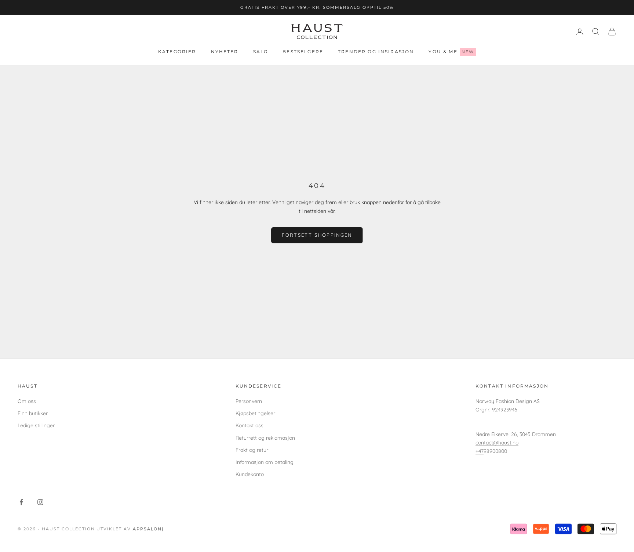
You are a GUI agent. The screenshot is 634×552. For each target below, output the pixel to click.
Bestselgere (303, 52)
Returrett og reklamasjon (265, 438)
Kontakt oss (249, 425)
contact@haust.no (497, 442)
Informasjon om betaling (265, 462)
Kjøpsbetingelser (255, 413)
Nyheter (224, 52)
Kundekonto (250, 474)
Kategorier (177, 52)
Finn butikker (33, 413)
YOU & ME (451, 51)
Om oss (27, 401)
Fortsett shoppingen (317, 235)
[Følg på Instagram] (40, 502)
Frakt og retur (252, 450)
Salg (260, 52)
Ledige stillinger (36, 425)
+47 (480, 451)
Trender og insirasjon (376, 52)
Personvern (249, 401)
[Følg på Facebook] (21, 502)
